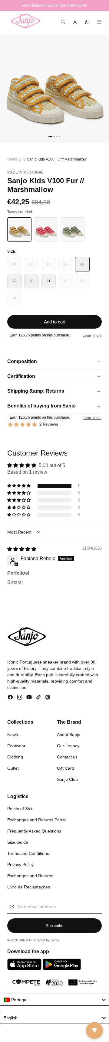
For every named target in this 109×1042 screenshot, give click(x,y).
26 (51, 266)
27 (68, 266)
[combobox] (54, 1000)
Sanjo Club (67, 779)
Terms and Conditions (28, 853)
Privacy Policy (20, 864)
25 (34, 266)
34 (17, 300)
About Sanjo (68, 734)
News (12, 734)
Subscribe (54, 926)
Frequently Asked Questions (34, 831)
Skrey (55, 940)
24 (17, 266)
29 (14, 281)
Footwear (16, 745)
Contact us (67, 757)
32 (68, 283)
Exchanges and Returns (30, 875)
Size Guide (17, 842)
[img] (21, 549)
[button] (63, 22)
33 (85, 283)
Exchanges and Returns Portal (36, 819)
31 (48, 281)
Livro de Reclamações (28, 887)
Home (12, 159)
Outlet (13, 768)
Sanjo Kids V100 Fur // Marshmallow (57, 159)
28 (82, 264)
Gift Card (65, 768)
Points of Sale (20, 808)
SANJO (24, 940)
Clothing (15, 757)
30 (31, 281)
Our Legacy (68, 745)
